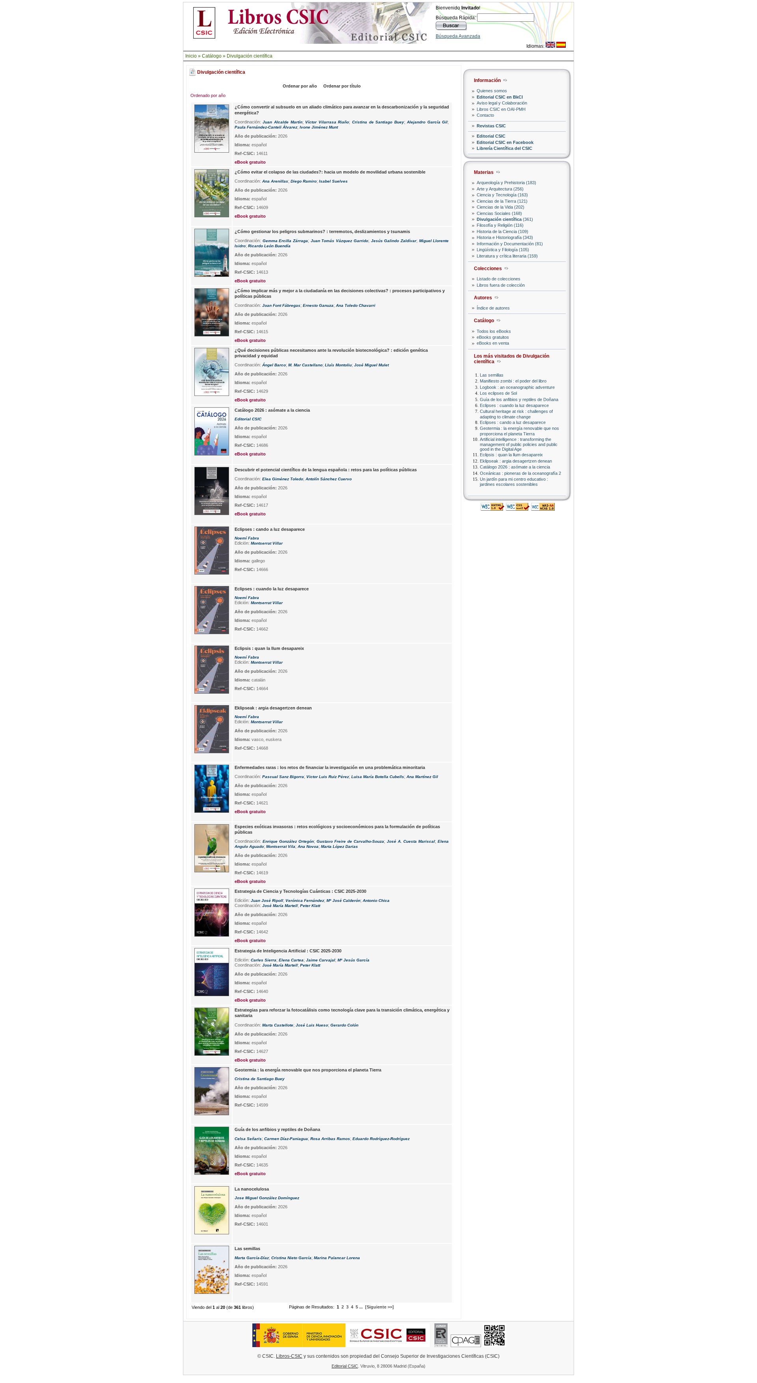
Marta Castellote (277, 1025)
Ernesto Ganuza (318, 305)
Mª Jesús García (353, 960)
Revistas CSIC (491, 125)
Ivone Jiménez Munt (319, 127)
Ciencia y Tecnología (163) (502, 194)
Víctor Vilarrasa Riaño (327, 122)
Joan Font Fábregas (281, 305)
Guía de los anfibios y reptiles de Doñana (519, 399)
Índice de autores (493, 308)
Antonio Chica (376, 900)
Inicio (191, 56)
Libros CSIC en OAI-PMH (501, 109)
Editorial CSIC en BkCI (500, 97)
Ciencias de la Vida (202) (500, 207)
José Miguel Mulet (371, 365)
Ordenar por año (300, 86)
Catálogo (212, 56)
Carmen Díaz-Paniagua (286, 1139)
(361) (505, 219)
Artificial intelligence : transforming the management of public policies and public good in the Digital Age (518, 444)
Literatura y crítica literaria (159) (507, 256)
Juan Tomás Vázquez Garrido (339, 241)
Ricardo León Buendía (269, 246)
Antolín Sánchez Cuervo (329, 479)
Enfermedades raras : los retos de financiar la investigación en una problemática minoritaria (330, 767)
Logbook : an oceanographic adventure (517, 387)
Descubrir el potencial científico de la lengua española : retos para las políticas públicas (326, 469)
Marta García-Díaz (252, 1258)
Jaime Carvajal (320, 960)
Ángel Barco (274, 365)
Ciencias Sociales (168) (499, 213)
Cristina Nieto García (291, 1258)
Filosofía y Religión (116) (500, 225)
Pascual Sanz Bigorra (283, 777)
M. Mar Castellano (305, 365)
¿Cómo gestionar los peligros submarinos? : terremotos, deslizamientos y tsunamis (322, 231)
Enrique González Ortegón (288, 841)
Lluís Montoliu (338, 365)
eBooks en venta (493, 343)
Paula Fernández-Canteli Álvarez (266, 127)
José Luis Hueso (312, 1025)
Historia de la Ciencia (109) (502, 231)
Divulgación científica (249, 56)
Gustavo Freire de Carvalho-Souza (350, 841)
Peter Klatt (310, 905)
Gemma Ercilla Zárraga (285, 241)
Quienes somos (492, 90)
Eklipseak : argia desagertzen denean (516, 461)
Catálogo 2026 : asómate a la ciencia (515, 467)
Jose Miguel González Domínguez (267, 1198)
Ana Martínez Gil (422, 777)
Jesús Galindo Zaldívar (393, 241)
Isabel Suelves (333, 181)
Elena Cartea (291, 960)
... (361, 1307)
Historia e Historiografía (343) (505, 237)
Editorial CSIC (491, 136)
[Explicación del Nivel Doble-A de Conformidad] (543, 508)
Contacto (485, 115)
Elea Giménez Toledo (282, 479)
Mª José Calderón (343, 900)
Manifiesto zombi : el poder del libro (513, 381)
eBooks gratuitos (493, 337)
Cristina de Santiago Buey (378, 122)
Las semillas (491, 375)
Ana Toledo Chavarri (355, 305)
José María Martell (280, 905)
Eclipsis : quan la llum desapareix (511, 454)
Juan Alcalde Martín (282, 122)
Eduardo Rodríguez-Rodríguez (381, 1139)
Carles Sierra (263, 960)
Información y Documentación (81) (510, 243)
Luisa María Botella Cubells (377, 777)
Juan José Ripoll (267, 900)
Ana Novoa (308, 846)
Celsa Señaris (248, 1139)
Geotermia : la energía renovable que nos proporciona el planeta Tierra (519, 431)
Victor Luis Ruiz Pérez (327, 777)
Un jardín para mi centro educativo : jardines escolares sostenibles (514, 482)
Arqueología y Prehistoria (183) (506, 182)
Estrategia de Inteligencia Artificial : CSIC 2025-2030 (288, 950)
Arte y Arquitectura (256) (500, 189)
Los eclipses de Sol (498, 393)
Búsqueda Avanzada (458, 36)
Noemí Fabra (247, 538)
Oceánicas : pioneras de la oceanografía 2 (520, 473)
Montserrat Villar (267, 543)
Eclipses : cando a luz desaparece (513, 422)
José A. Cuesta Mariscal (411, 841)
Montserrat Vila (280, 846)
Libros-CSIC (289, 1356)
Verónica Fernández (304, 900)
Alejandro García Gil (427, 122)
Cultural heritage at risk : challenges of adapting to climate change (516, 414)
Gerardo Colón (344, 1025)
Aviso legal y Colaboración (502, 103)
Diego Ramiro (304, 181)
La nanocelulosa (252, 1189)
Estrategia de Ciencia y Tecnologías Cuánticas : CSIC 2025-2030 (300, 891)
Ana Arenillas (275, 181)
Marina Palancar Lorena (337, 1258)
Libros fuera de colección (501, 285)
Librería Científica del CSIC (504, 148)
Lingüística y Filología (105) (503, 249)
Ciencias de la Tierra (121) (502, 201)
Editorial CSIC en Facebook (505, 142)
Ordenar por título (342, 86)
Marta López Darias (339, 846)
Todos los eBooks (494, 331)
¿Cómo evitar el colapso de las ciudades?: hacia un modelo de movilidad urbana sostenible (330, 172)
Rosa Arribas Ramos (330, 1139)
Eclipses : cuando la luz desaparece (514, 405)
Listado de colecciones (498, 278)
